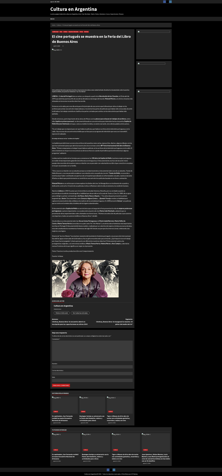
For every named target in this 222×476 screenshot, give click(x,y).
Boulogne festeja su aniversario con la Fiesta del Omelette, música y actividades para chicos (92, 418)
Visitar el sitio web (62, 313)
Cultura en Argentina (73, 9)
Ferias (81, 31)
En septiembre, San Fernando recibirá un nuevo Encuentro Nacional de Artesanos (62, 418)
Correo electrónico (57, 370)
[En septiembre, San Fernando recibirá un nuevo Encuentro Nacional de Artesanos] (65, 405)
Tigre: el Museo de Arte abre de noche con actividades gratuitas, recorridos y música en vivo (118, 418)
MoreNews (125, 474)
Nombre (54, 363)
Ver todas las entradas (80, 313)
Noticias (86, 31)
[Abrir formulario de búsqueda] (171, 19)
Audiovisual (55, 31)
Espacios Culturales (73, 31)
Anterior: (69, 321)
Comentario (56, 339)
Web (53, 377)
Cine (61, 31)
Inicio (52, 19)
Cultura (65, 31)
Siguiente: (114, 321)
